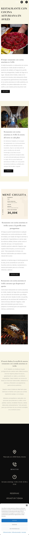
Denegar (14, 524)
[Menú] (2, 2)
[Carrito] (22, 2)
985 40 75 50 (15, 469)
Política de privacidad (16, 532)
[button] (27, 505)
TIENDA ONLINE (16, 2)
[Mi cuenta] (26, 2)
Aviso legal (23, 532)
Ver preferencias (14, 528)
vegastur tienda (14, 498)
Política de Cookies (7, 532)
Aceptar (14, 520)
